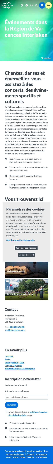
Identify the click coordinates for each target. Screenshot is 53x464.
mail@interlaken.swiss (15, 330)
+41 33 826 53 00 (16, 327)
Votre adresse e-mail (17, 391)
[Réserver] (48, 5)
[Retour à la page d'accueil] (7, 5)
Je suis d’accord (26, 254)
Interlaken (47, 58)
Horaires (9, 356)
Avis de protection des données (20, 240)
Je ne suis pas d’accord (26, 248)
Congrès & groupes (13, 365)
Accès (7, 359)
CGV (22, 362)
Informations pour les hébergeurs (20, 368)
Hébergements (11, 362)
